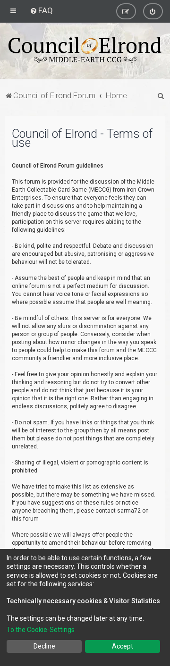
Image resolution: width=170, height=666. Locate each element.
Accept (122, 646)
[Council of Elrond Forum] (85, 50)
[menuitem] (41, 10)
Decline (44, 646)
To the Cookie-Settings (41, 629)
